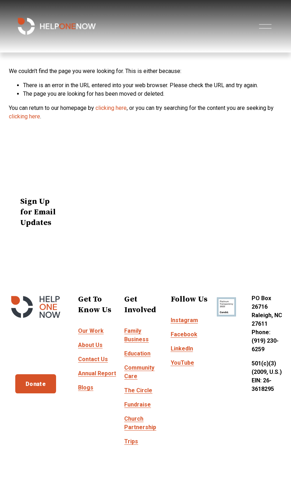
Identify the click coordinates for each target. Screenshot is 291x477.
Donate (36, 384)
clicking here (111, 108)
